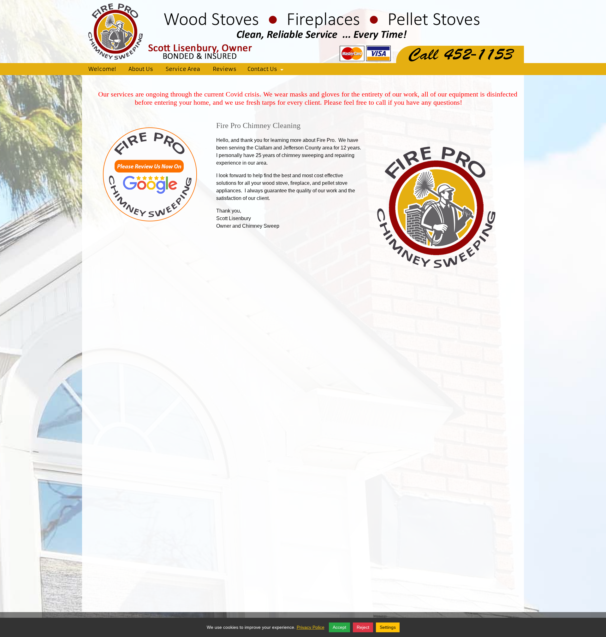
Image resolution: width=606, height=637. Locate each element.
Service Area (183, 69)
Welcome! (102, 69)
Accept (339, 627)
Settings (388, 627)
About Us (140, 69)
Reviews (224, 69)
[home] (303, 31)
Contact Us (266, 70)
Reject (363, 627)
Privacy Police (310, 627)
